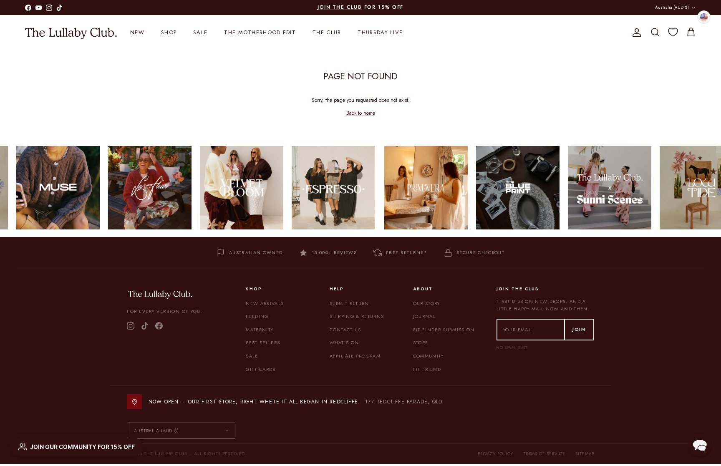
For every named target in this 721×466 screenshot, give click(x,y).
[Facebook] (159, 326)
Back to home (360, 113)
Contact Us (345, 329)
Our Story (426, 303)
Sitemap (584, 454)
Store (421, 342)
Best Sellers (263, 342)
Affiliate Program (355, 356)
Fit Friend (427, 369)
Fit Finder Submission (444, 329)
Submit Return (349, 303)
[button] (700, 445)
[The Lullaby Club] (71, 32)
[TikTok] (145, 326)
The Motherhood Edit (260, 32)
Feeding (257, 316)
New (137, 32)
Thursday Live (380, 32)
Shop (168, 32)
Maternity (259, 329)
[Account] (635, 33)
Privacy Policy (495, 454)
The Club (327, 32)
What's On (344, 342)
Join (579, 329)
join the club (340, 7)
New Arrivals (265, 303)
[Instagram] (130, 326)
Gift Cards (260, 369)
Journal (424, 316)
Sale (200, 32)
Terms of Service (544, 454)
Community (428, 356)
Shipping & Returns (357, 316)
